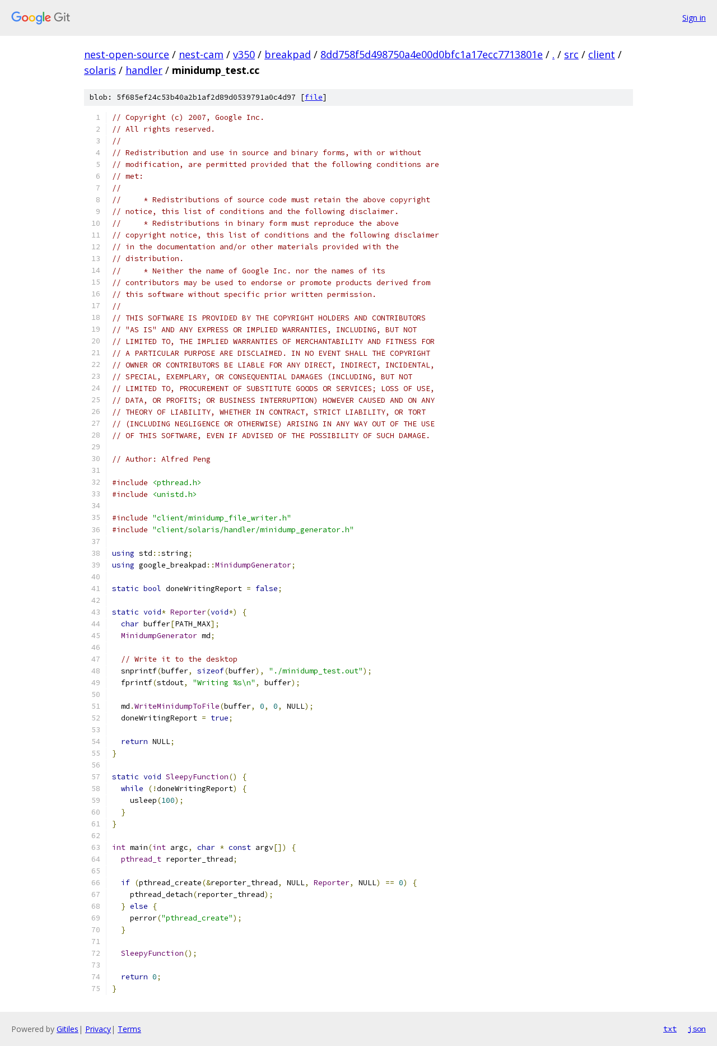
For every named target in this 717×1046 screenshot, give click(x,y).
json (697, 1029)
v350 (244, 54)
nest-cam (201, 54)
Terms (129, 1029)
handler (143, 70)
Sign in (694, 17)
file (314, 97)
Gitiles (67, 1029)
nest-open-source (126, 54)
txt (670, 1029)
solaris (100, 70)
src (571, 54)
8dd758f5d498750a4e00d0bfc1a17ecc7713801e (431, 54)
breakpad (287, 54)
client (601, 54)
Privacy (98, 1029)
